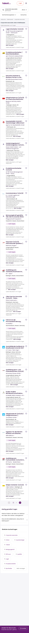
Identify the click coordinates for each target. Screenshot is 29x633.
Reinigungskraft (10, 549)
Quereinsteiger (20, 540)
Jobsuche (3, 19)
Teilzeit (8, 545)
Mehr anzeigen (10, 45)
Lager (7, 559)
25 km (23, 10)
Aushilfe (19, 554)
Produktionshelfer (11, 564)
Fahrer (7, 540)
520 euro (8, 554)
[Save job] (26, 29)
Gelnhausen (10, 19)
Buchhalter (9, 568)
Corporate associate (11, 535)
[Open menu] (26, 3)
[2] (20, 503)
